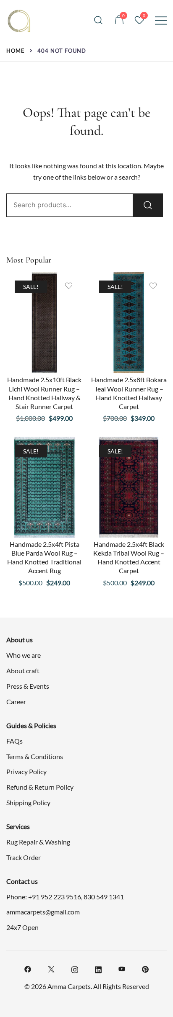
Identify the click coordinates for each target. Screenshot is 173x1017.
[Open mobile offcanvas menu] (161, 20)
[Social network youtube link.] (121, 968)
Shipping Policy (28, 802)
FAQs (14, 741)
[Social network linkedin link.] (98, 968)
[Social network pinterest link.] (145, 968)
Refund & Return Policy (39, 787)
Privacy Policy (26, 771)
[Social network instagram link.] (74, 968)
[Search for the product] (148, 205)
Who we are (23, 655)
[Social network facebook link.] (27, 968)
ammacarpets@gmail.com (43, 912)
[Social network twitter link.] (51, 968)
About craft (22, 671)
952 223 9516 (61, 897)
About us (19, 640)
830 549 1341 (104, 897)
